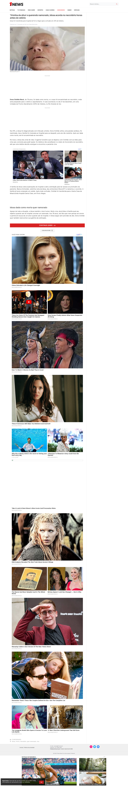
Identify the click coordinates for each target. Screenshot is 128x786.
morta (17, 741)
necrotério (23, 741)
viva (38, 741)
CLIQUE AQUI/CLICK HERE (67, 749)
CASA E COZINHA (50, 10)
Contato (21, 747)
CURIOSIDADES (61, 10)
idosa (13, 741)
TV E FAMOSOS (21, 10)
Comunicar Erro (46, 230)
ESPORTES (40, 10)
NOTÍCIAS (12, 10)
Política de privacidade (29, 747)
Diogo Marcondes (33, 24)
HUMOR (69, 10)
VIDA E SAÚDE (31, 10)
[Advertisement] (47, 86)
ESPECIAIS (76, 10)
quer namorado (31, 741)
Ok (41, 782)
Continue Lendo (46, 225)
